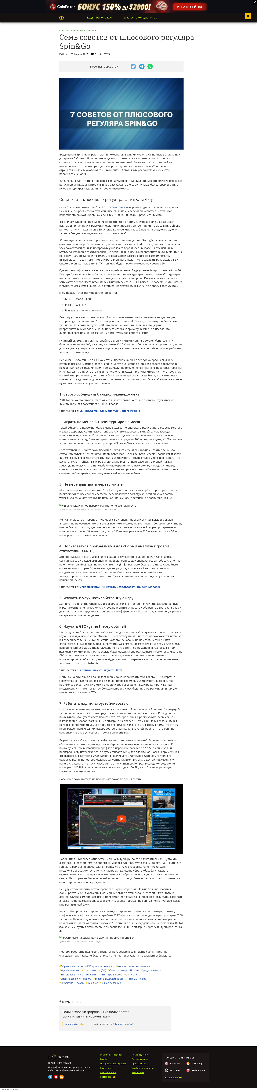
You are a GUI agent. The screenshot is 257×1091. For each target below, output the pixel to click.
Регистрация (104, 17)
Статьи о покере (140, 1059)
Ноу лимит (92, 974)
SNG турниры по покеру (100, 966)
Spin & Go (92, 983)
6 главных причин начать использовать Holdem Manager (119, 587)
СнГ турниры (132, 974)
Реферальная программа (113, 1063)
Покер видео (106, 1068)
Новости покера (108, 1072)
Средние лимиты (151, 970)
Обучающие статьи (71, 966)
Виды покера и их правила (75, 978)
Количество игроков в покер (133, 966)
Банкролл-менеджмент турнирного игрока (109, 411)
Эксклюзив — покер (71, 983)
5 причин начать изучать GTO (100, 670)
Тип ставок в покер (71, 974)
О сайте (104, 1059)
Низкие (134, 970)
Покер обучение (140, 1054)
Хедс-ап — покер (69, 970)
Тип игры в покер (111, 974)
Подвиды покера (135, 978)
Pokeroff (61, 18)
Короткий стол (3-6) (94, 970)
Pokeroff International (111, 1054)
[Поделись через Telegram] (142, 66)
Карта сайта (138, 1072)
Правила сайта (139, 1063)
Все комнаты (171, 1077)
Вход (90, 17)
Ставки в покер (117, 970)
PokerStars (118, 207)
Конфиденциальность (143, 1068)
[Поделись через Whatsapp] (150, 66)
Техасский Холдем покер (108, 978)
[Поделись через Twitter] (133, 66)
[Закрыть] (255, 2)
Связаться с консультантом (139, 17)
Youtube (56, 1077)
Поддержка (105, 1076)
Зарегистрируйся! (124, 1024)
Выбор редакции (110, 983)
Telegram (50, 1077)
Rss (61, 1077)
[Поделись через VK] (125, 66)
